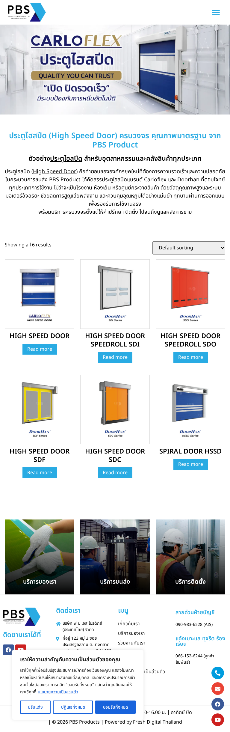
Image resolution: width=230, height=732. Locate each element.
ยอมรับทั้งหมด (115, 707)
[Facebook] (8, 649)
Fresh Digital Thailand (157, 722)
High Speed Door (54, 172)
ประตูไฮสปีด (66, 159)
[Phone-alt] (217, 673)
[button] (216, 12)
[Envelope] (217, 688)
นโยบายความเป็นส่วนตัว (58, 692)
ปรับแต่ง (35, 707)
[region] (78, 685)
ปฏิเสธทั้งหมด (73, 707)
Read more (39, 349)
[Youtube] (217, 719)
